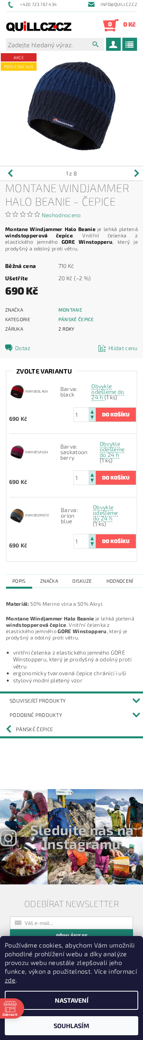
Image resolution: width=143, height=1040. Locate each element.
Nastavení (72, 1000)
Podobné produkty (36, 715)
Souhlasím (71, 1025)
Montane (70, 309)
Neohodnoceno (61, 215)
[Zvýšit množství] (92, 411)
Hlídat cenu (123, 348)
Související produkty (38, 700)
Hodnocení (119, 581)
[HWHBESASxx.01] (17, 451)
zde (10, 980)
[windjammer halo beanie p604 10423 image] (17, 390)
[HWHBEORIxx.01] (17, 514)
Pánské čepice (76, 319)
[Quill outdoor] (39, 25)
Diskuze (82, 581)
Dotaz (23, 348)
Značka (49, 581)
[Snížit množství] (92, 418)
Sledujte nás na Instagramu (82, 836)
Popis (19, 581)
